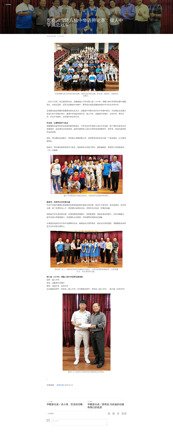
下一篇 (90, 401)
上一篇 (50, 401)
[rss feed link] (125, 414)
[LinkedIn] (118, 414)
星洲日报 (60, 385)
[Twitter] (114, 414)
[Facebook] (109, 414)
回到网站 (8, 4)
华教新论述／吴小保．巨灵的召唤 (65, 404)
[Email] (123, 414)
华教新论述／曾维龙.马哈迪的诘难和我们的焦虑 (106, 406)
